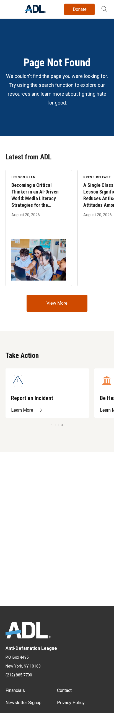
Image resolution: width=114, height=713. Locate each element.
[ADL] (35, 11)
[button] (104, 9)
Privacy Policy (71, 702)
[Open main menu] (11, 8)
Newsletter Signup (24, 702)
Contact (64, 690)
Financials (15, 690)
